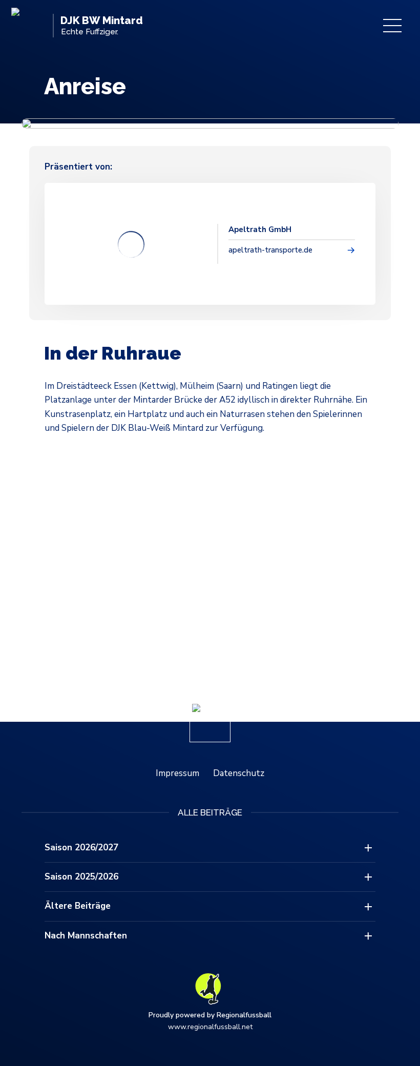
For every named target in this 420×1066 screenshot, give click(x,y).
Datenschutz (238, 773)
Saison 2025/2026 (81, 877)
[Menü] (392, 25)
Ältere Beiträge (78, 906)
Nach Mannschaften (86, 936)
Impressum (177, 773)
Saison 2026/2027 (81, 847)
